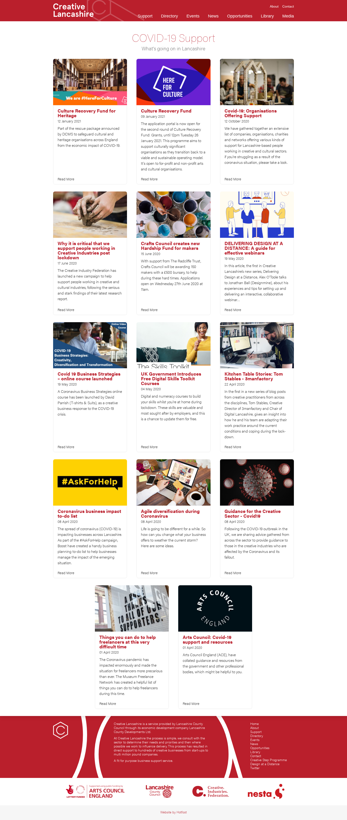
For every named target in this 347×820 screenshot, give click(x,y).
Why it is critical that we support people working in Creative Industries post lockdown (86, 250)
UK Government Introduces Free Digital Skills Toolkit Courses (171, 378)
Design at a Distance (264, 764)
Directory (256, 736)
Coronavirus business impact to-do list (89, 513)
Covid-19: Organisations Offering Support (250, 113)
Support (256, 732)
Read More (66, 179)
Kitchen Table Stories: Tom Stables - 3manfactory (253, 376)
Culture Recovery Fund (166, 110)
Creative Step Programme (268, 760)
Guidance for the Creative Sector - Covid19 (252, 513)
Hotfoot (182, 812)
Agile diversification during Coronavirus (170, 513)
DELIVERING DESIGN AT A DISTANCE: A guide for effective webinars (253, 248)
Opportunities (259, 748)
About (254, 728)
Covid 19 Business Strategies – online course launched (89, 376)
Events (254, 740)
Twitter (255, 768)
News (254, 744)
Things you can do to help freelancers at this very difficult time (127, 642)
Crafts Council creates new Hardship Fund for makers (170, 245)
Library (255, 752)
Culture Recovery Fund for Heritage (87, 113)
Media (288, 16)
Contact (255, 756)
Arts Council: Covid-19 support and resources (208, 639)
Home (254, 724)
